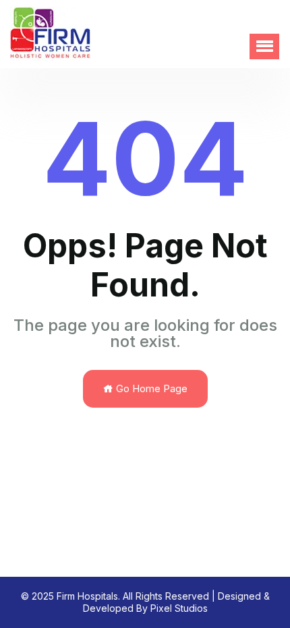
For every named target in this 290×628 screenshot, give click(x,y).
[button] (264, 46)
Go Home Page (150, 388)
